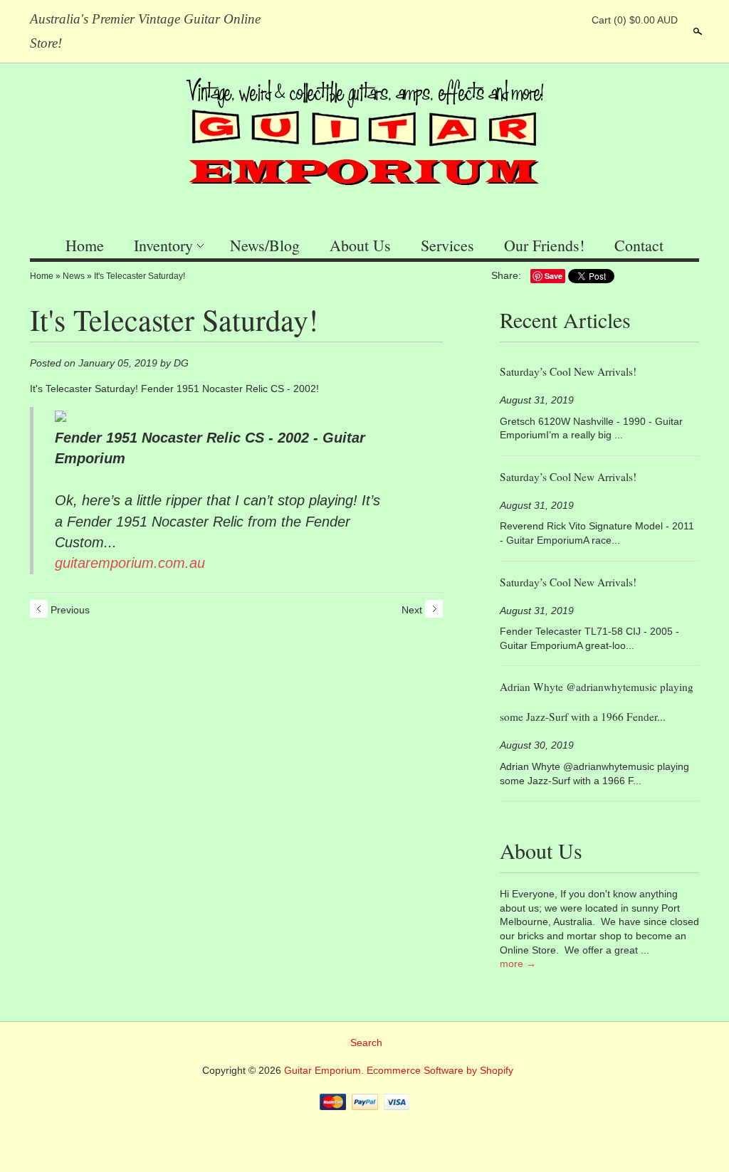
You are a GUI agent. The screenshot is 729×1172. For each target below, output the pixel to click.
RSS (498, 20)
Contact (639, 245)
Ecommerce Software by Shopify (440, 1070)
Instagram (570, 20)
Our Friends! (544, 245)
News (74, 276)
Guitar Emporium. (325, 1070)
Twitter (546, 20)
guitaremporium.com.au (130, 563)
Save (553, 275)
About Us (360, 245)
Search (696, 31)
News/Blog (265, 245)
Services (447, 245)
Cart (635, 20)
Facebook (522, 20)
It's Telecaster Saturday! (139, 276)
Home (84, 245)
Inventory (163, 245)
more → (518, 963)
